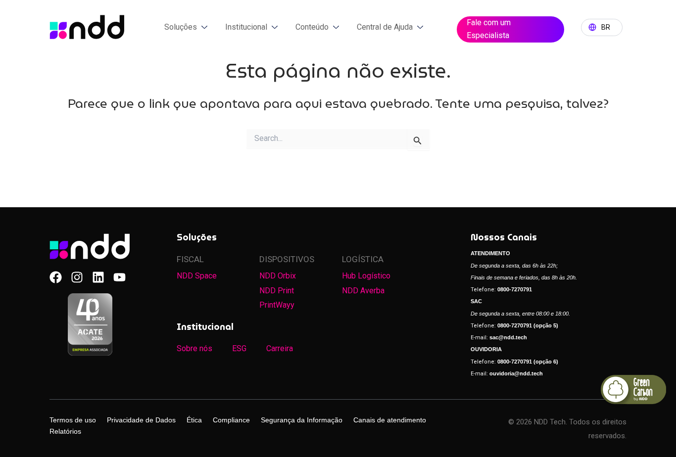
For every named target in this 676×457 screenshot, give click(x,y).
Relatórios (65, 431)
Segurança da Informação (301, 420)
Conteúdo (312, 27)
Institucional (246, 27)
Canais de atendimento (389, 420)
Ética (194, 420)
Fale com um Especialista (489, 29)
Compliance (231, 420)
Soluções (180, 27)
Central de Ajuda (385, 27)
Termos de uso (72, 420)
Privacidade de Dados (141, 420)
